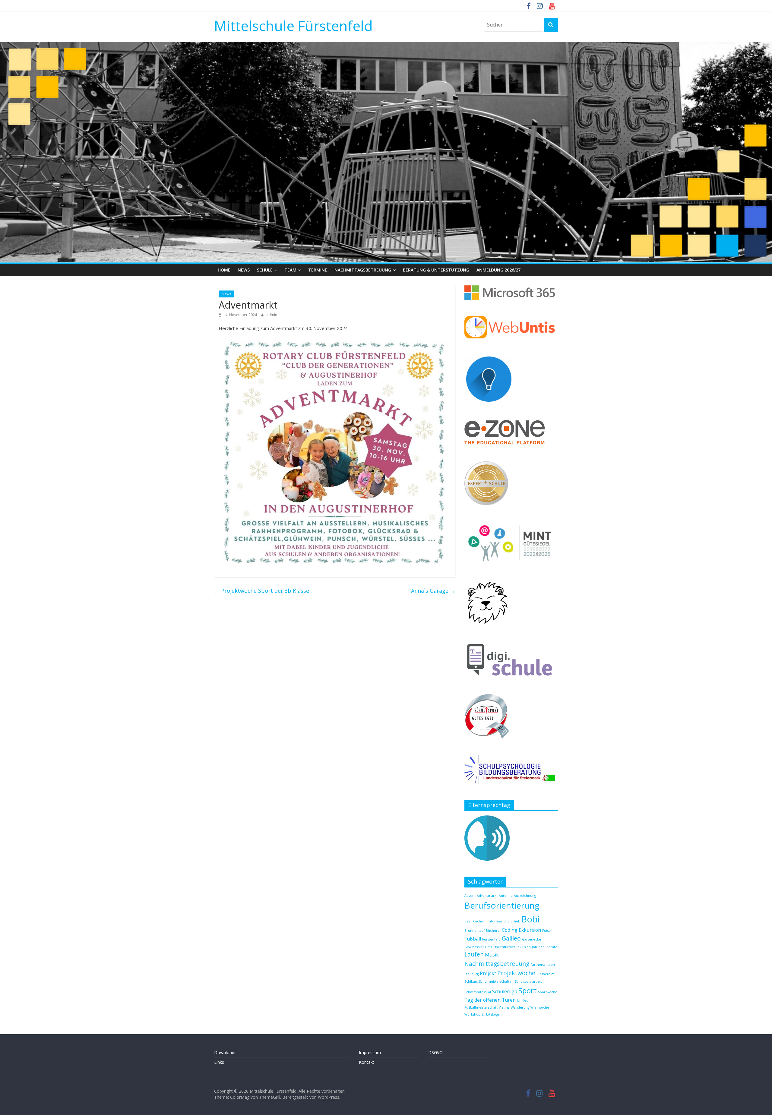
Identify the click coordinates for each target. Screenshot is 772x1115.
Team (290, 270)
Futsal (546, 930)
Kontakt (366, 1062)
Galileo (511, 938)
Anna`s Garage (433, 590)
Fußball (472, 938)
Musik (492, 954)
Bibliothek (512, 921)
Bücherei (493, 930)
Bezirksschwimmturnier (483, 921)
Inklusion (524, 947)
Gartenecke (531, 939)
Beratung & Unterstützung (436, 270)
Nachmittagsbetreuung (362, 270)
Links (219, 1062)
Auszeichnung (525, 896)
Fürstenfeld (491, 939)
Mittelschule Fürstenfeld (293, 25)
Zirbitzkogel (491, 1014)
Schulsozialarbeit (528, 981)
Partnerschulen (542, 965)
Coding (509, 930)
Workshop (472, 1014)
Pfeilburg (471, 974)
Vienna (504, 1007)
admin (271, 314)
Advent (470, 896)
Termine (317, 270)
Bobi (530, 919)
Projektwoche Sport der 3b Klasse (261, 590)
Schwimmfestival (477, 992)
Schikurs (471, 981)
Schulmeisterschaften (496, 981)
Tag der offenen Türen (490, 1000)
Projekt (488, 973)
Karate (552, 947)
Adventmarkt (487, 896)
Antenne (506, 896)
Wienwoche (539, 1007)
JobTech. (539, 947)
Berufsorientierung (501, 905)
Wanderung (520, 1007)
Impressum (370, 1052)
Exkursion (530, 930)
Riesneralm (545, 974)
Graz (488, 947)
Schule (265, 270)
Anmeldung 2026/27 (498, 270)
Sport (527, 990)
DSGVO (435, 1052)
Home (224, 270)
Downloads (225, 1052)
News (244, 270)
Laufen (474, 954)
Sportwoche (547, 992)
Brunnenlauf (474, 930)
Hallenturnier (504, 947)
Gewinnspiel (474, 947)
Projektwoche (516, 973)
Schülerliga (504, 991)
